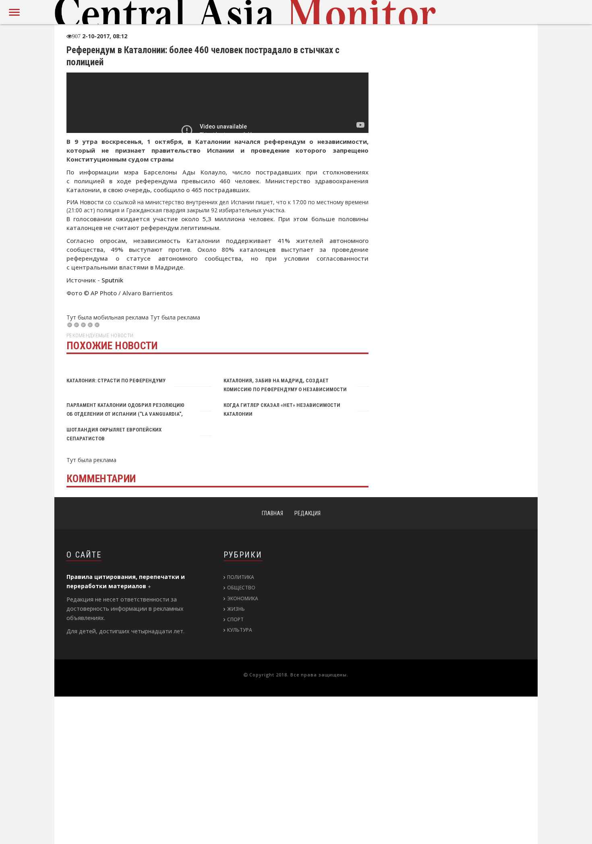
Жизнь (236, 609)
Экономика (242, 598)
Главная (272, 513)
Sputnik (112, 280)
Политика (240, 577)
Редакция (307, 513)
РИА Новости (84, 202)
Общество (241, 587)
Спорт (235, 619)
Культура (239, 629)
